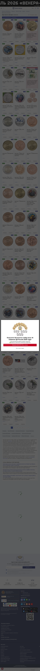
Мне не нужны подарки (20, 348)
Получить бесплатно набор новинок (20, 345)
